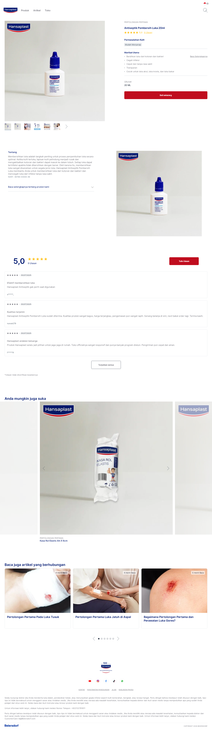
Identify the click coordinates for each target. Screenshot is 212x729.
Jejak (114, 690)
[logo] (10, 10)
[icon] (89, 681)
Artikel (37, 10)
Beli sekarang (166, 95)
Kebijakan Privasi (126, 690)
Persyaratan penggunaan (98, 690)
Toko (47, 10)
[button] (51, 187)
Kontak (82, 690)
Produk (25, 10)
